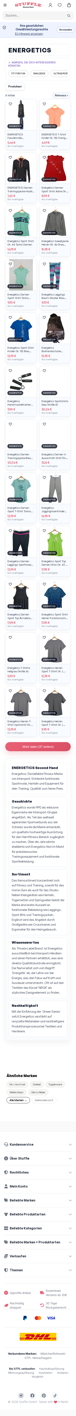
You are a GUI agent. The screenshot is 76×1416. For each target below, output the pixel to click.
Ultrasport (61, 73)
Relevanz (61, 95)
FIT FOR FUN (18, 73)
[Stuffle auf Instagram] (21, 1396)
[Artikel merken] (10, 104)
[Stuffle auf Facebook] (32, 1396)
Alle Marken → (18, 1100)
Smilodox (39, 73)
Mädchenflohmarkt (53, 1353)
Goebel (37, 1084)
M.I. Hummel (17, 1084)
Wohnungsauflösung (21, 1372)
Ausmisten (45, 1372)
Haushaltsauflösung (51, 1368)
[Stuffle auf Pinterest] (44, 1396)
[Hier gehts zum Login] (50, 5)
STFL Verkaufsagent (38, 1358)
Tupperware (55, 1084)
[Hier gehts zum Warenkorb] (69, 5)
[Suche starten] (68, 15)
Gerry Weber (38, 1092)
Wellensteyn (17, 1092)
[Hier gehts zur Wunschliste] (59, 5)
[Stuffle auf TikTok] (55, 1396)
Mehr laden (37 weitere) (38, 746)
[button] (5, 5)
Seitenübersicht (44, 1100)
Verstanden (65, 29)
